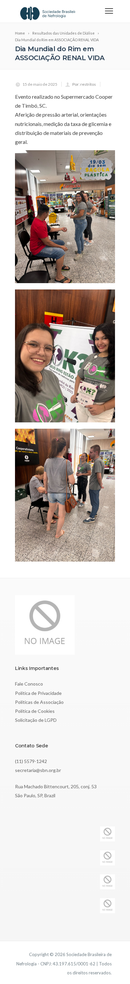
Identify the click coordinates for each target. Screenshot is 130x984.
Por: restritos (84, 84)
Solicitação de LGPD (36, 720)
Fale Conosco (29, 684)
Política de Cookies (35, 711)
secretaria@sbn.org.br (38, 770)
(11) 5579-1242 (31, 761)
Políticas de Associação (39, 702)
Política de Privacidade (38, 693)
